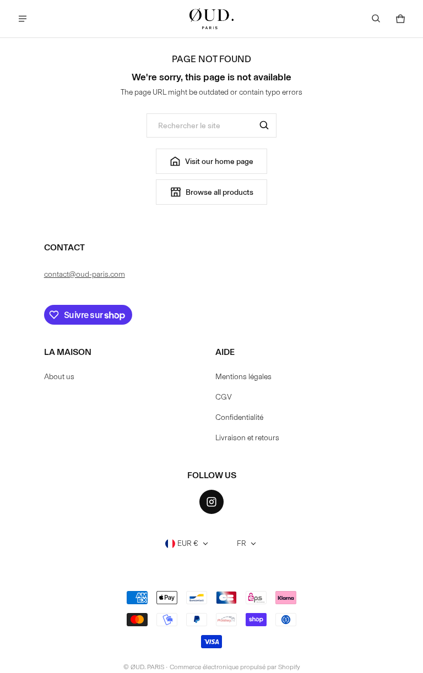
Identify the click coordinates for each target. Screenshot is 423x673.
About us (59, 376)
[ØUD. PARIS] (211, 18)
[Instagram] (211, 502)
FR (241, 543)
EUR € (187, 543)
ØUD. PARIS (147, 667)
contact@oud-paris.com (84, 274)
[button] (376, 19)
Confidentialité (239, 417)
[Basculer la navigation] (22, 19)
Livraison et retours (247, 437)
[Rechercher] (264, 125)
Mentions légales (243, 376)
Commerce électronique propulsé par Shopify (235, 667)
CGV (223, 397)
